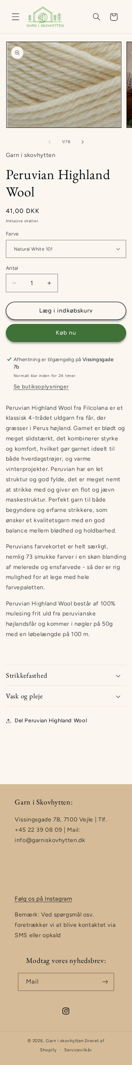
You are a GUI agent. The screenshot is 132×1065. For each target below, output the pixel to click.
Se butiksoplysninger (41, 386)
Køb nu (66, 332)
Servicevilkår (78, 1049)
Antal (12, 268)
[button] (15, 16)
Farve (12, 234)
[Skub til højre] (82, 142)
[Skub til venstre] (49, 142)
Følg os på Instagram (43, 898)
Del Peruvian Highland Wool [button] (51, 720)
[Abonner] (105, 982)
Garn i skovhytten (65, 1040)
